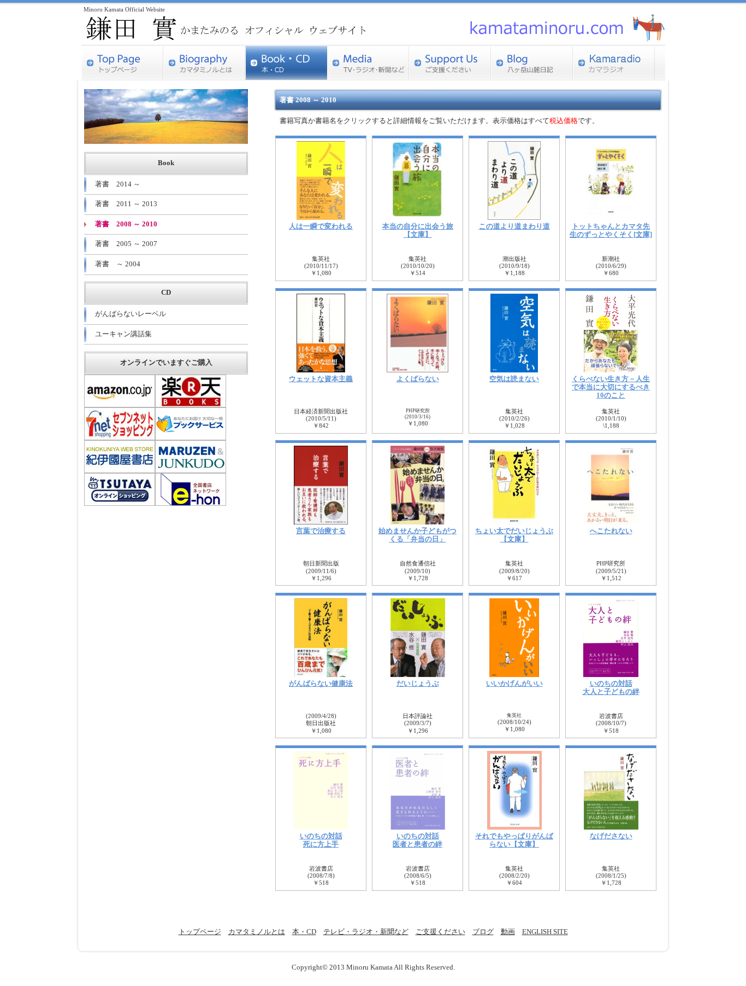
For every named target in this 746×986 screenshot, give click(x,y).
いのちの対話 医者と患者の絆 (417, 840)
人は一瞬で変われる (321, 226)
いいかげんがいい (514, 683)
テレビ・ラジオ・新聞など (365, 932)
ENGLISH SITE (545, 932)
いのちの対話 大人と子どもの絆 (611, 688)
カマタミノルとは (256, 932)
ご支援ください (440, 932)
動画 (508, 932)
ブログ (483, 932)
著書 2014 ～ (117, 184)
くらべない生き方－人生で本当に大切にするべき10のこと (611, 387)
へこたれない (611, 531)
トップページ (200, 932)
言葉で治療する (321, 531)
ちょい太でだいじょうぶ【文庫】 (514, 535)
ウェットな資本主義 (321, 379)
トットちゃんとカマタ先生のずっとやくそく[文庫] (611, 230)
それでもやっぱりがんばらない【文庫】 (514, 840)
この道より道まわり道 (514, 226)
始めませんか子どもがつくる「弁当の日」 (417, 535)
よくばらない (417, 379)
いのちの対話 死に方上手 (321, 840)
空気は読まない (514, 379)
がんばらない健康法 (321, 683)
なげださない (611, 836)
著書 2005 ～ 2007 (126, 244)
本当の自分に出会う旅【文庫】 (417, 230)
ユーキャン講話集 (123, 334)
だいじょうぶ (417, 683)
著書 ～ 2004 (117, 264)
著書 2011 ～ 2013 (126, 204)
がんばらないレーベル (130, 314)
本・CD (304, 932)
